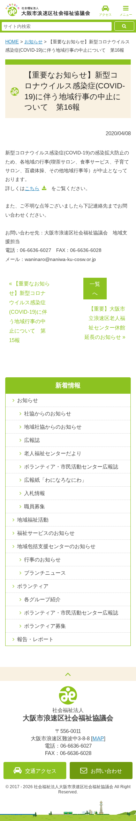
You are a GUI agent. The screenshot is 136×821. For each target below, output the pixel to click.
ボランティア (32, 586)
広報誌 (32, 440)
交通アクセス (40, 771)
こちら (32, 188)
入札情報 (34, 493)
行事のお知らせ (42, 559)
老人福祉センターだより (53, 453)
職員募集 (34, 506)
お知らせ (33, 41)
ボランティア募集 (45, 626)
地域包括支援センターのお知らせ (56, 546)
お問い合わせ (106, 771)
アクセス (105, 14)
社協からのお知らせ (47, 413)
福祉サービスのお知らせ (46, 533)
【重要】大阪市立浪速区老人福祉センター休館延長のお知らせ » (104, 323)
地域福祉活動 (32, 520)
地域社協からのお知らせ (53, 427)
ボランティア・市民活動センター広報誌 (71, 467)
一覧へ (95, 288)
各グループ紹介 (42, 599)
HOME (12, 41)
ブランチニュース (45, 573)
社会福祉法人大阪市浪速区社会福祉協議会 (47, 9)
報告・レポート (35, 639)
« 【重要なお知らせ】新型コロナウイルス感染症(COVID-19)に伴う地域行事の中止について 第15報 (29, 312)
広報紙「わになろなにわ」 (55, 480)
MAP (98, 738)
